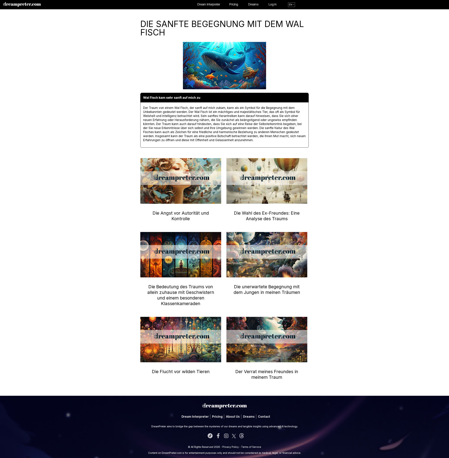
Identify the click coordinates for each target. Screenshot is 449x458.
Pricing (233, 4)
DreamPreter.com (172, 452)
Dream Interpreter (208, 4)
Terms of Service (251, 446)
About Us (233, 416)
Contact (264, 416)
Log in (272, 4)
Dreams (253, 4)
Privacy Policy (230, 446)
